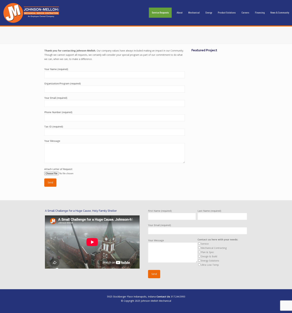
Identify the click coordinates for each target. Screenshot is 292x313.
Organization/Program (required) (62, 83)
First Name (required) (160, 210)
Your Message (52, 140)
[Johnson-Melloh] (32, 12)
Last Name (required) (209, 210)
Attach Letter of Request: (58, 169)
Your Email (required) (55, 97)
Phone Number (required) (58, 112)
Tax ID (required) (53, 126)
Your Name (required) (56, 69)
